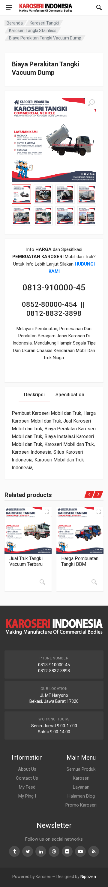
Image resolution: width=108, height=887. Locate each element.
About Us (27, 769)
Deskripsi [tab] (34, 394)
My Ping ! (27, 796)
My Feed (27, 787)
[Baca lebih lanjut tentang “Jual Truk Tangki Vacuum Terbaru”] (42, 582)
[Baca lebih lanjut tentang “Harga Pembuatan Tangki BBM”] (94, 582)
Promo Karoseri (81, 805)
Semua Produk (81, 769)
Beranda (15, 23)
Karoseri (81, 778)
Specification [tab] (70, 394)
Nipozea (88, 876)
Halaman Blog (81, 796)
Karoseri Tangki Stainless (32, 30)
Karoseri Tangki (44, 23)
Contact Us (27, 778)
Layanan (81, 787)
